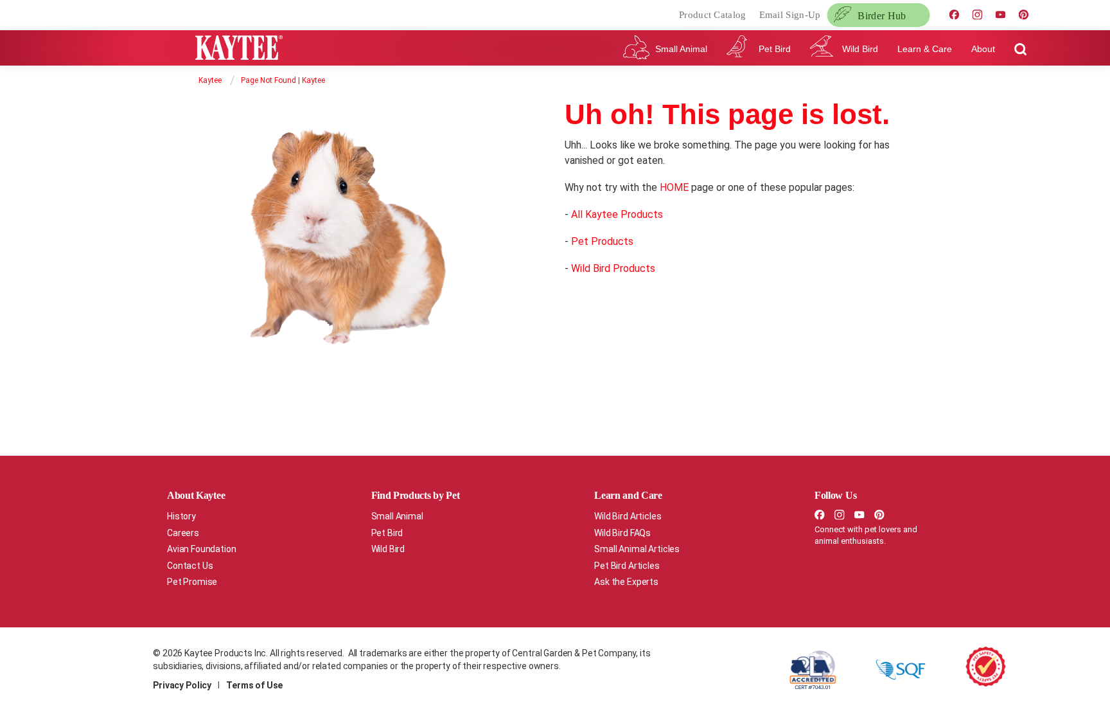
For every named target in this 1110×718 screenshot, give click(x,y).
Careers (183, 533)
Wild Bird (860, 49)
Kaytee (210, 80)
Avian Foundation (201, 549)
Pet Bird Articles (626, 566)
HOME (674, 187)
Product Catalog (712, 15)
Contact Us (190, 566)
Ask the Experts (626, 582)
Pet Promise (192, 582)
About (983, 49)
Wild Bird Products (613, 268)
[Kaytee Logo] (239, 49)
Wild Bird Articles (627, 516)
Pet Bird (775, 49)
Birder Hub (882, 15)
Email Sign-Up (790, 15)
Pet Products (602, 241)
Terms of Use (254, 685)
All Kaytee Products (617, 214)
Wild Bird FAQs (622, 533)
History (181, 516)
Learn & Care (924, 49)
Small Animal (681, 49)
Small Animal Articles (637, 549)
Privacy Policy (182, 685)
